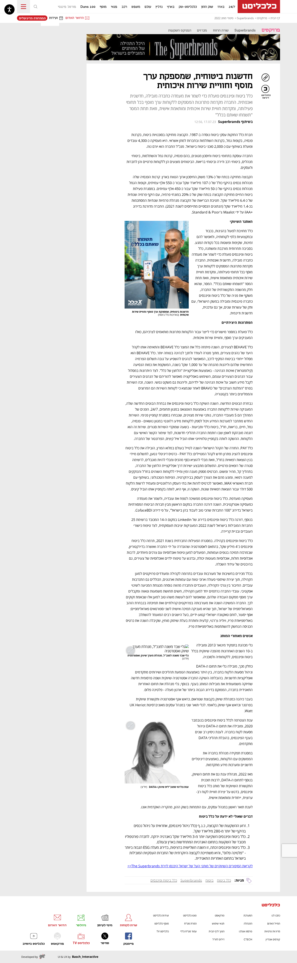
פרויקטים (262, 18)
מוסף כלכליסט (161, 923)
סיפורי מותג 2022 (224, 18)
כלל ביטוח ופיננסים (163, 880)
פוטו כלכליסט (190, 915)
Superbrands (245, 18)
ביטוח (209, 880)
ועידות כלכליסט (161, 915)
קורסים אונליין (273, 939)
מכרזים (202, 31)
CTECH (248, 939)
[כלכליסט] (271, 905)
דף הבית (275, 18)
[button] (35, 6)
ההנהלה (248, 923)
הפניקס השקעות (179, 31)
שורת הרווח (221, 31)
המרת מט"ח (190, 923)
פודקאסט (219, 915)
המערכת (248, 915)
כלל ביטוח (224, 880)
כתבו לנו (276, 915)
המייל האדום (273, 923)
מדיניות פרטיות (272, 931)
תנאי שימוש (218, 923)
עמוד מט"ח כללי (188, 931)
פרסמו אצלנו (245, 931)
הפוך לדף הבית (216, 931)
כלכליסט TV (163, 931)
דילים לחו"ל (218, 939)
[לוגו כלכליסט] (259, 6)
